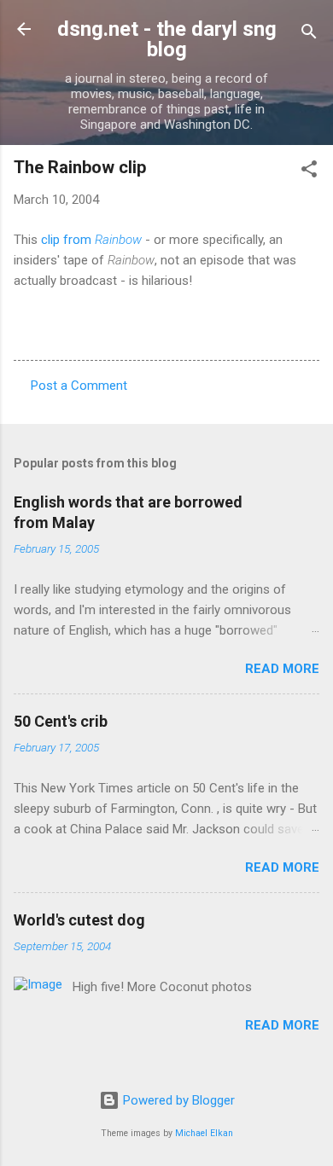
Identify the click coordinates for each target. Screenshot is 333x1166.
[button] (309, 172)
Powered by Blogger (177, 1100)
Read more (282, 668)
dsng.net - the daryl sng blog (167, 39)
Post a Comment (79, 385)
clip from (91, 239)
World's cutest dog (79, 920)
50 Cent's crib (61, 721)
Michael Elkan (204, 1133)
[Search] (309, 35)
